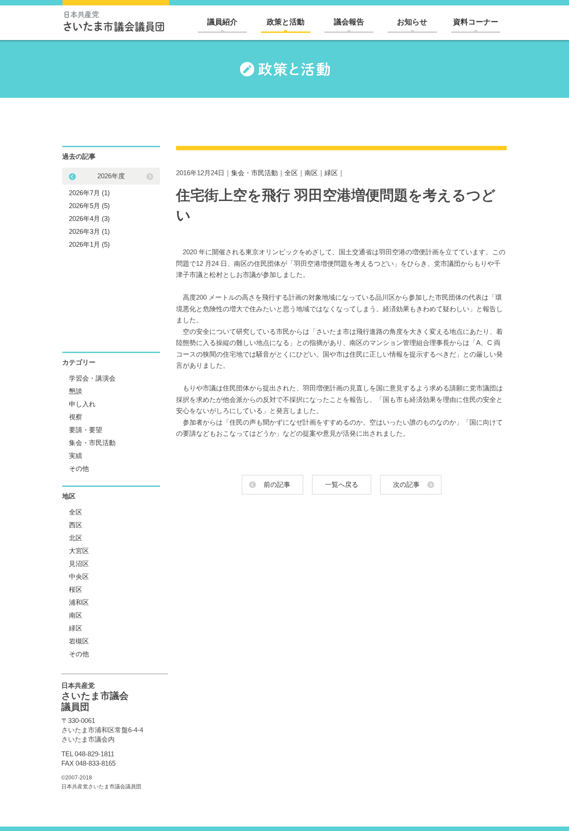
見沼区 (79, 563)
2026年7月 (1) (89, 193)
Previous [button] (149, 176)
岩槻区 (79, 641)
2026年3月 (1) (89, 231)
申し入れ (82, 404)
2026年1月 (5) (89, 244)
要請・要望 (85, 430)
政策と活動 (286, 22)
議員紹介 (222, 22)
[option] (111, 210)
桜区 (75, 589)
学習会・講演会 (92, 378)
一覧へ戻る (341, 484)
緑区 (331, 173)
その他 (79, 468)
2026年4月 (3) (89, 218)
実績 (75, 455)
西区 (75, 525)
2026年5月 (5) (89, 205)
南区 (311, 173)
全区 (291, 173)
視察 (75, 417)
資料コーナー (475, 22)
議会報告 (349, 22)
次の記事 (406, 484)
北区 (75, 538)
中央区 (79, 576)
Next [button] (72, 176)
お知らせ (412, 22)
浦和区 (79, 602)
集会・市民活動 (254, 173)
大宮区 (79, 550)
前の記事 (277, 484)
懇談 (75, 391)
